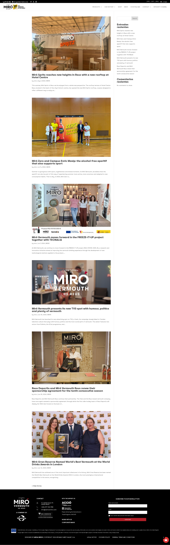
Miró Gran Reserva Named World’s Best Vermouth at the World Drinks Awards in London (71, 463)
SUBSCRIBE (128, 519)
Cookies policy (104, 537)
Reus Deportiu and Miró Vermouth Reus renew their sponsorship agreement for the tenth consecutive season (67, 389)
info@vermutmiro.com (48, 510)
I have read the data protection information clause (122, 515)
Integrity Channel (160, 7)
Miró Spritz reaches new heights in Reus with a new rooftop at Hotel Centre (70, 76)
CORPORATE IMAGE (68, 522)
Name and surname (113, 502)
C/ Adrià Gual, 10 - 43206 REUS (47, 503)
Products (96, 7)
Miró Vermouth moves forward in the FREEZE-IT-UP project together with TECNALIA (67, 238)
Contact (146, 7)
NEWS (48, 81)
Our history (108, 7)
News (126, 7)
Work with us (67, 519)
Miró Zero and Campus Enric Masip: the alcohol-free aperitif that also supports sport (69, 162)
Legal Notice (92, 537)
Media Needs (38, 537)
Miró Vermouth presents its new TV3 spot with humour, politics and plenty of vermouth (70, 310)
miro (35, 81)
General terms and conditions (123, 537)
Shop (120, 7)
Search (135, 18)
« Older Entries (37, 486)
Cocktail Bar (135, 7)
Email (110, 509)
